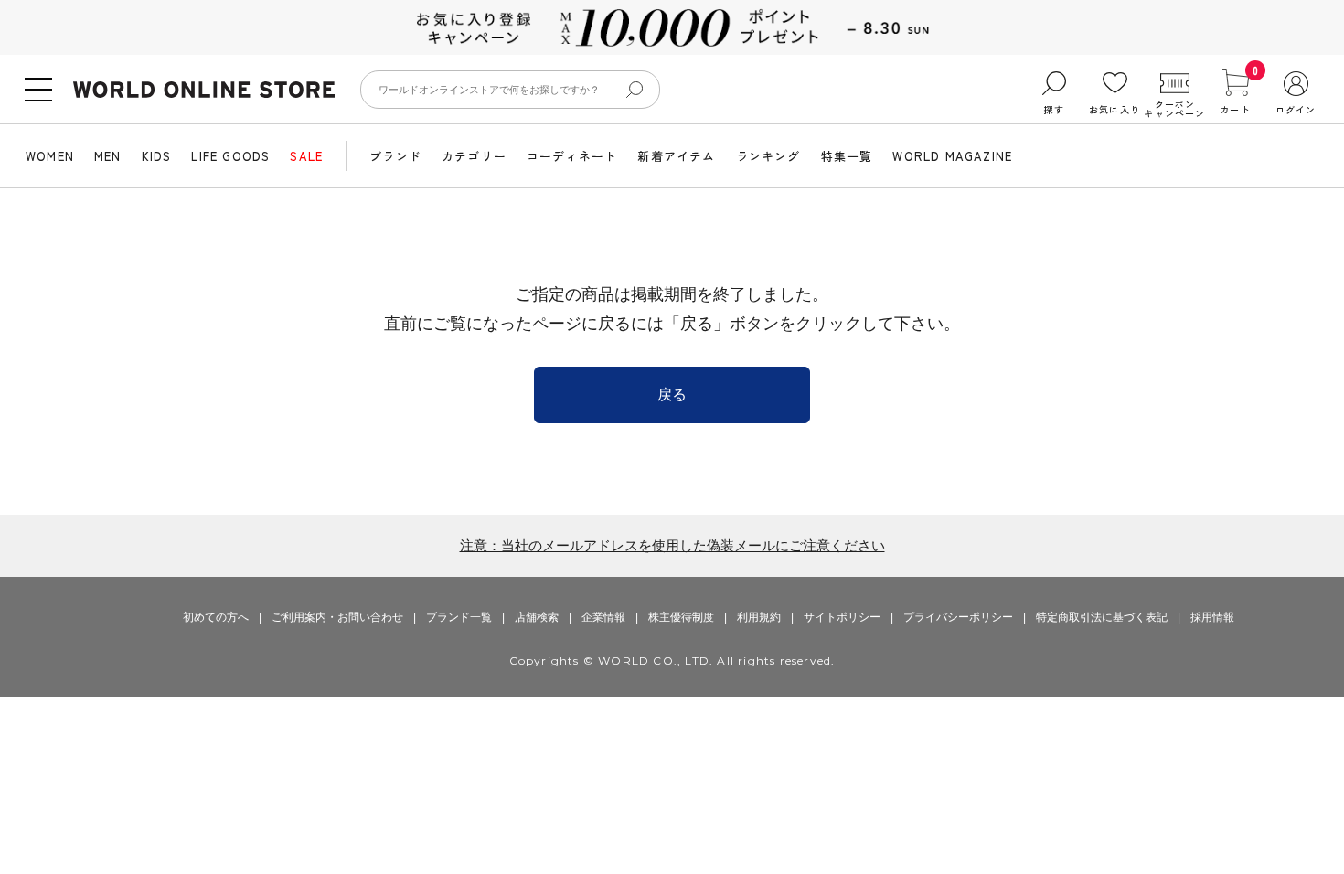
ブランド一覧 (459, 617)
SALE (306, 156)
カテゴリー (474, 156)
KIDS (157, 156)
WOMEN (50, 156)
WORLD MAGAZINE (952, 156)
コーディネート (572, 156)
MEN (108, 156)
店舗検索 (537, 617)
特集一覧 (847, 156)
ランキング (768, 156)
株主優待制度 (681, 617)
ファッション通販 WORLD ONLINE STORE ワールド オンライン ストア (204, 89)
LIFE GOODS (230, 156)
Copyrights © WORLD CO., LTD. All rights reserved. (672, 660)
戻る (672, 394)
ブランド (395, 156)
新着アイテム (676, 156)
